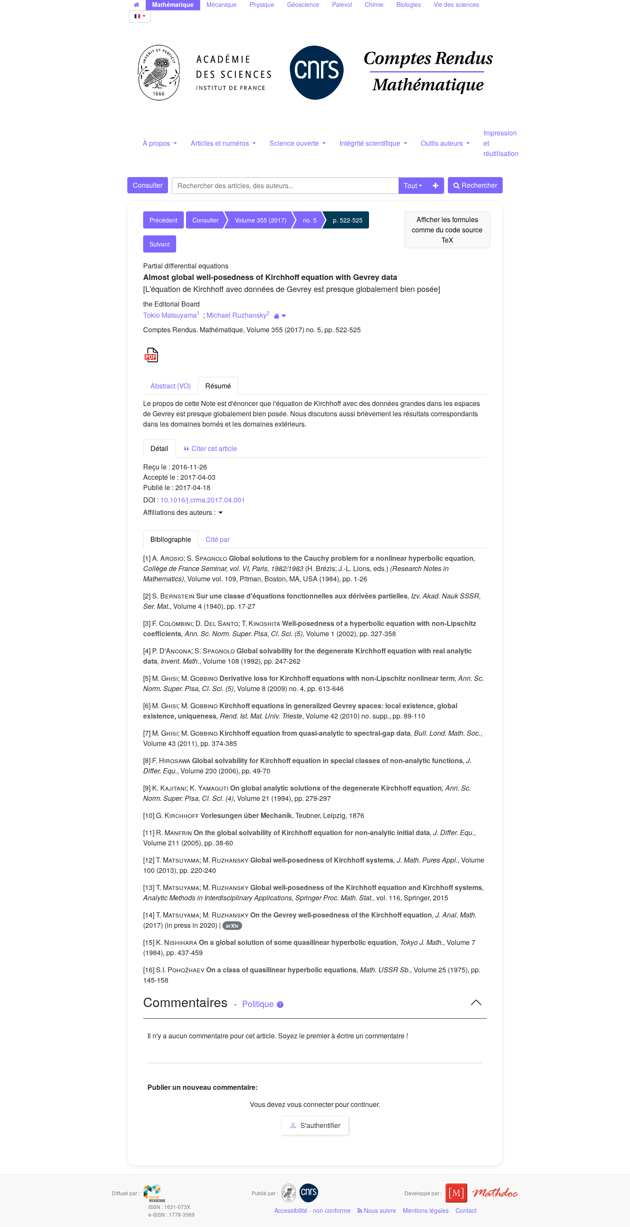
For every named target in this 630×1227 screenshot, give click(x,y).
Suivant (160, 244)
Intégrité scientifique (370, 143)
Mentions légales (426, 1210)
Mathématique (173, 4)
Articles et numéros (221, 143)
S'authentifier (319, 1125)
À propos (157, 143)
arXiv (232, 925)
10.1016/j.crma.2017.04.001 (202, 500)
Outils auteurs (443, 143)
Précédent (163, 220)
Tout (410, 185)
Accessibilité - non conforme (312, 1210)
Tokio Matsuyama (170, 315)
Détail (159, 448)
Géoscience (303, 4)
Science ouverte (295, 143)
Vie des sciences (456, 4)
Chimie (374, 4)
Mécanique (222, 4)
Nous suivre (379, 1210)
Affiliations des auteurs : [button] (180, 512)
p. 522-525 (348, 220)
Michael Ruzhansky (237, 315)
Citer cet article (213, 448)
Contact (466, 1210)
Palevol (342, 4)
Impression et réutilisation (501, 143)
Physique (261, 4)
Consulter (147, 185)
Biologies (408, 4)
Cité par (218, 539)
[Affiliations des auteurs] (280, 315)
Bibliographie (170, 539)
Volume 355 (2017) (261, 220)
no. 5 (310, 220)
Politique (259, 1004)
